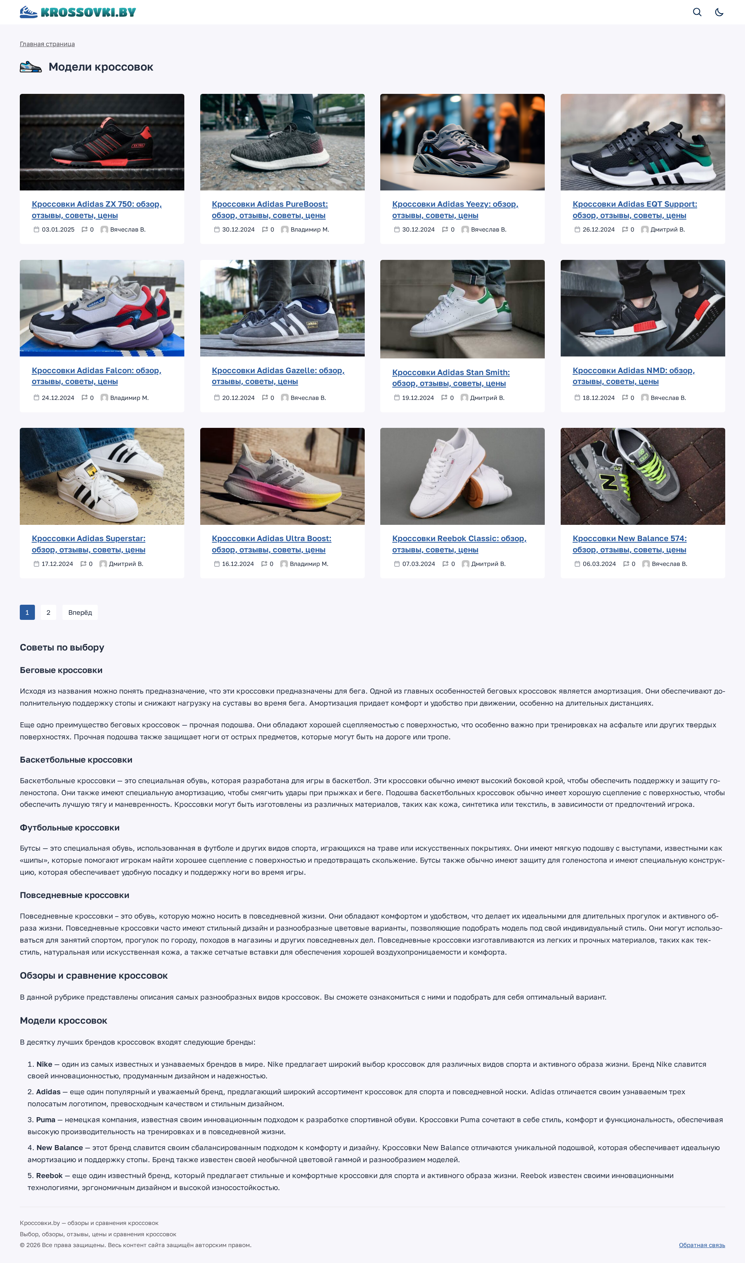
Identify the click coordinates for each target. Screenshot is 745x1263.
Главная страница (47, 44)
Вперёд (80, 612)
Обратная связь (702, 1244)
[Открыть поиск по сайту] (698, 12)
